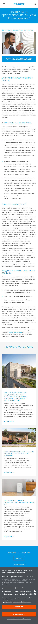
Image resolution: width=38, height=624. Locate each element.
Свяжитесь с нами (15, 332)
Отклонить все (19, 614)
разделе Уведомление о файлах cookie (17, 602)
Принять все (19, 607)
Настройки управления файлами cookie (19, 619)
